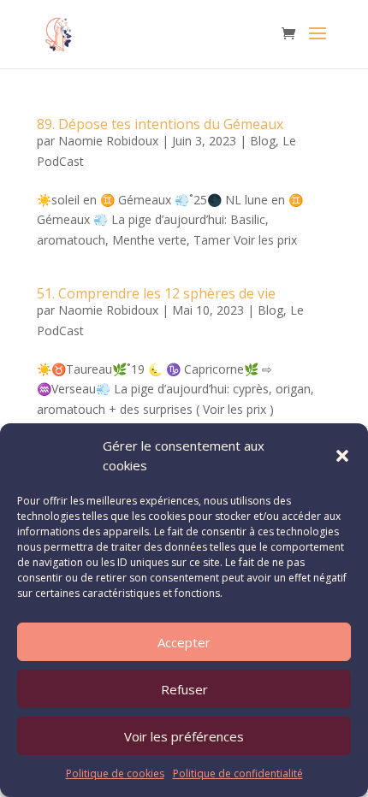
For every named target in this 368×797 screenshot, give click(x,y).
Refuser (184, 689)
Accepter (184, 642)
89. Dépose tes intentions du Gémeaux (160, 124)
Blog (263, 141)
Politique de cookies (115, 773)
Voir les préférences (184, 736)
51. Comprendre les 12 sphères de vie (156, 293)
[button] (342, 455)
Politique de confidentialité (238, 773)
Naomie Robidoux (108, 141)
